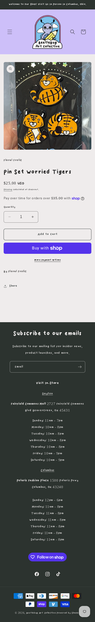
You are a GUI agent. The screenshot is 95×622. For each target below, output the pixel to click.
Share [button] (13, 285)
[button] (9, 32)
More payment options (47, 260)
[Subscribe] (79, 367)
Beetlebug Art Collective (41, 613)
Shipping (8, 190)
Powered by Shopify (68, 613)
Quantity (9, 207)
